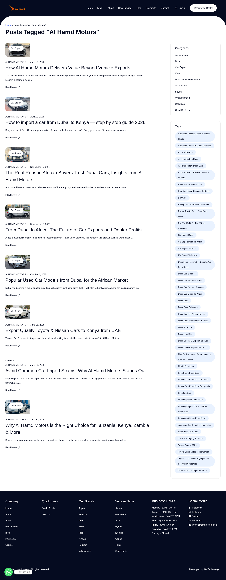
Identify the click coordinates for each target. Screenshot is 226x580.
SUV (117, 520)
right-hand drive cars (188, 432)
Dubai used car (185, 334)
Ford (81, 532)
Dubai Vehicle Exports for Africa (192, 347)
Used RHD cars (183, 110)
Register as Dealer (203, 8)
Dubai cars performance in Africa (193, 321)
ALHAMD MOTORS (15, 62)
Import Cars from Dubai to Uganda (194, 386)
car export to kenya (187, 255)
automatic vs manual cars (190, 184)
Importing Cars (184, 393)
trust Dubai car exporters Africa (192, 470)
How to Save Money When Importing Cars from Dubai (194, 357)
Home (90, 8)
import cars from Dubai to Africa (193, 379)
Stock (100, 8)
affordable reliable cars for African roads (194, 136)
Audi (81, 520)
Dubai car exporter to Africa (191, 287)
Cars (177, 73)
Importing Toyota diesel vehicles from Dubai (192, 409)
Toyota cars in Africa (187, 445)
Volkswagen (85, 551)
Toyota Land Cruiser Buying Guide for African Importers (193, 461)
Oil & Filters (181, 85)
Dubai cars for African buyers (191, 314)
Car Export (16, 48)
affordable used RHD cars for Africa (194, 146)
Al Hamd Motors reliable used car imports (193, 175)
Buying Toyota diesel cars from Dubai (192, 214)
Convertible (121, 551)
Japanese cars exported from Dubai (194, 425)
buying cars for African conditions (193, 204)
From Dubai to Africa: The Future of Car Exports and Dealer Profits (73, 229)
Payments (151, 8)
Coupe (118, 539)
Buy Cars (182, 198)
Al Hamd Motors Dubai (188, 159)
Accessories (181, 55)
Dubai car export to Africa (190, 294)
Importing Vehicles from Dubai (192, 418)
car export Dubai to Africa (190, 242)
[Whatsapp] (8, 572)
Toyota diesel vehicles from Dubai (193, 452)
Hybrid (118, 526)
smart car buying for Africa (190, 438)
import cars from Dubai (189, 373)
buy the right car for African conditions (191, 226)
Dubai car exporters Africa (190, 280)
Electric (119, 532)
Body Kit (179, 61)
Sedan (118, 508)
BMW (81, 526)
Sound (178, 91)
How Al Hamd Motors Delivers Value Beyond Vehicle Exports (67, 67)
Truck (118, 545)
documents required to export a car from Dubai (194, 264)
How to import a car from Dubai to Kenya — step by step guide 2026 (75, 122)
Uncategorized (182, 97)
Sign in (182, 8)
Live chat (46, 514)
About (111, 8)
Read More (11, 87)
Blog (139, 8)
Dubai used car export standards (193, 341)
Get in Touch (48, 508)
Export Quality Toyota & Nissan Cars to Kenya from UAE (63, 330)
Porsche (83, 514)
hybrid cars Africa (186, 366)
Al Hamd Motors (185, 152)
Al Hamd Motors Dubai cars (190, 166)
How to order (125, 8)
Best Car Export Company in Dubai (194, 191)
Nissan (82, 539)
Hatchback (120, 514)
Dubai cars (183, 301)
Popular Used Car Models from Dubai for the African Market (66, 280)
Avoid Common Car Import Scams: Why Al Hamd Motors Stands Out (75, 370)
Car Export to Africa (187, 248)
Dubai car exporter (186, 274)
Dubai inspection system (187, 79)
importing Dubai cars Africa (190, 400)
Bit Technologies (212, 569)
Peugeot (83, 545)
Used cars (16, 153)
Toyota (82, 508)
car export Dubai (185, 235)
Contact (165, 8)
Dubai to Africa (185, 327)
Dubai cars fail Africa (188, 307)
